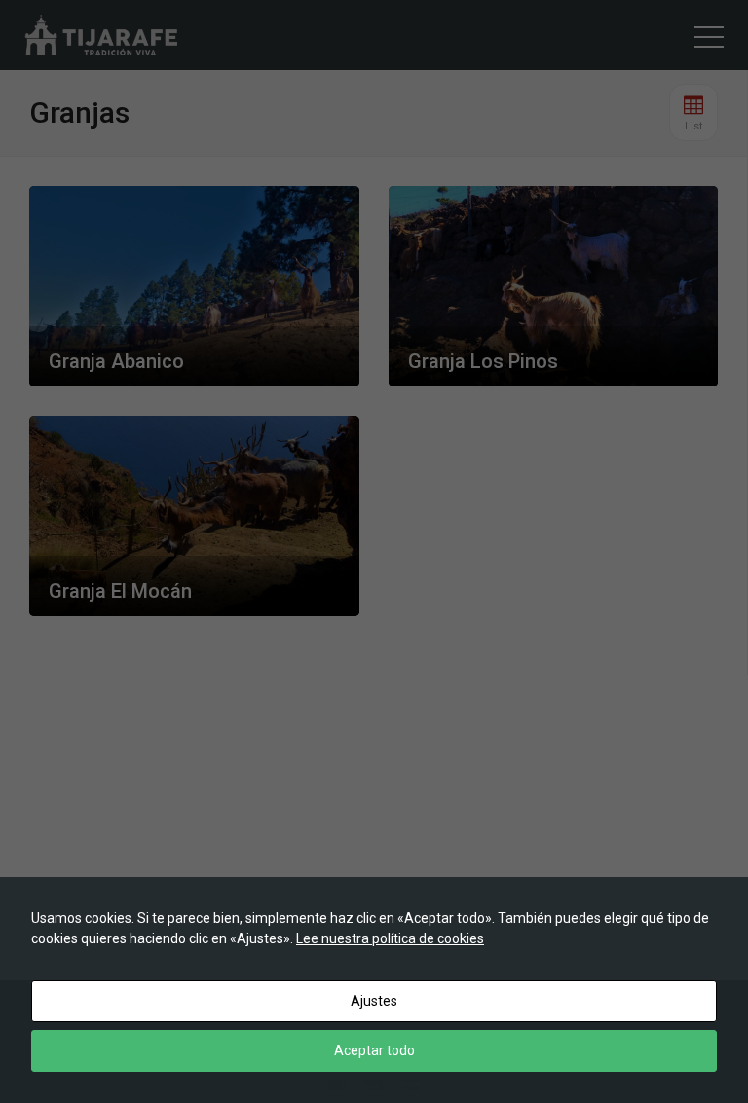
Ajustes (374, 1001)
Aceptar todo (374, 1050)
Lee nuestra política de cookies (390, 938)
